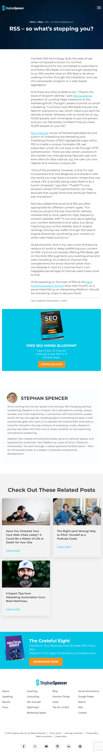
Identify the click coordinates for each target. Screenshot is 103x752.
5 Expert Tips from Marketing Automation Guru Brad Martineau (25, 597)
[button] (62, 8)
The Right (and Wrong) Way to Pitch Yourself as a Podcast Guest (76, 534)
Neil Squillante (82, 95)
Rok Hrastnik (39, 133)
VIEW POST (13, 551)
